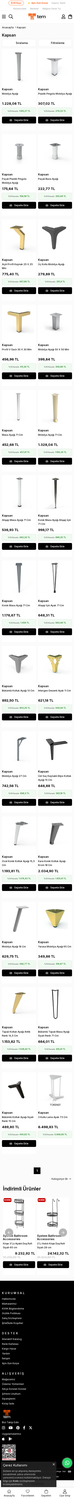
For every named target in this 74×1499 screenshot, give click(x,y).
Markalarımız (9, 1303)
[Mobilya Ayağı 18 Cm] (19, 919)
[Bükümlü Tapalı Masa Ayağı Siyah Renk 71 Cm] (55, 1004)
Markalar (34, 9)
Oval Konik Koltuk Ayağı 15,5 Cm (18, 863)
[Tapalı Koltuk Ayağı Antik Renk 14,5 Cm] (19, 1004)
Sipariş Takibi (59, 3)
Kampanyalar (19, 9)
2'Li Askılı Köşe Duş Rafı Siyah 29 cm (51, 1245)
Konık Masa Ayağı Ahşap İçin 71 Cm (54, 522)
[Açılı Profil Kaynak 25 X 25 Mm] (19, 236)
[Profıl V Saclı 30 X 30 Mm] (19, 322)
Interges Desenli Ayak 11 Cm (54, 690)
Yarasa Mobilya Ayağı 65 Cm (54, 946)
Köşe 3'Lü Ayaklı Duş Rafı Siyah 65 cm (17, 1245)
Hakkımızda (9, 1298)
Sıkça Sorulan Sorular (14, 1388)
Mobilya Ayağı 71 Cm (50, 434)
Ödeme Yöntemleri (13, 1384)
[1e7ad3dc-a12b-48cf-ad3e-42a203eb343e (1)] (9, 1452)
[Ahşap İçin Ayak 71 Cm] (55, 577)
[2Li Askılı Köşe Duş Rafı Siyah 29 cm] (53, 1213)
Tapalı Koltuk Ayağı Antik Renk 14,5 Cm (16, 1033)
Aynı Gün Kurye (37, 3)
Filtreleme (58, 43)
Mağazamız (8, 1379)
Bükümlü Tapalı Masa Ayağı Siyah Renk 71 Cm (53, 1033)
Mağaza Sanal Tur (51, 9)
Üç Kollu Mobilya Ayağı (51, 264)
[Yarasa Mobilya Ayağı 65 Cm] (55, 919)
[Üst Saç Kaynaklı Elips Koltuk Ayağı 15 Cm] (55, 748)
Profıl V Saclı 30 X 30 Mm (17, 349)
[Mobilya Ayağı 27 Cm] (19, 748)
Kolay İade (8, 1403)
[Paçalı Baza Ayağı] (55, 151)
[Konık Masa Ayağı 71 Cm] (19, 577)
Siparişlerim (8, 1398)
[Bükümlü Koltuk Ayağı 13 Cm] (19, 663)
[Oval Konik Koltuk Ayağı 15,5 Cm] (19, 833)
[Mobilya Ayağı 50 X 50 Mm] (55, 322)
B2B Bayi (16, 3)
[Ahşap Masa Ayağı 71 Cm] (19, 492)
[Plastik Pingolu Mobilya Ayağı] (55, 66)
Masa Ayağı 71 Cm (12, 434)
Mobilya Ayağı (10, 93)
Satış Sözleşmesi (12, 1318)
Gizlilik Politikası (11, 1313)
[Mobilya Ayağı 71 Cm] (55, 407)
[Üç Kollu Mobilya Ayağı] (55, 236)
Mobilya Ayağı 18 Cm (14, 946)
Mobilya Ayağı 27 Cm (14, 776)
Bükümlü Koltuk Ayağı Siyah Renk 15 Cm (18, 1119)
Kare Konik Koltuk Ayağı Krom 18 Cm (52, 863)
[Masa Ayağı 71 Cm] (19, 407)
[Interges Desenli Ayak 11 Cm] (55, 663)
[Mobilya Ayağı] (19, 66)
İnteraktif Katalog (12, 1339)
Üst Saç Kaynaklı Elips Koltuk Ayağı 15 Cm (54, 778)
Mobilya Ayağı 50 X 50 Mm (53, 349)
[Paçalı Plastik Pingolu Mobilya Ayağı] (19, 151)
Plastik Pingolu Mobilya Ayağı (55, 93)
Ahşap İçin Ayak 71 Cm (51, 605)
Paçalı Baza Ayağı (48, 178)
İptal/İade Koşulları (12, 1323)
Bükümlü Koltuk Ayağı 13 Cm (18, 690)
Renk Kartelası (10, 1343)
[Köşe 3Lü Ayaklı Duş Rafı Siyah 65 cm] (19, 1213)
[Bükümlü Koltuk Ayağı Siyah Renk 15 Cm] (19, 1089)
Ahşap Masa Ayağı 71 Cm (16, 520)
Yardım (6, 1353)
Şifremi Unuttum (11, 1393)
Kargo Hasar (9, 1348)
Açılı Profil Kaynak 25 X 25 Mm (17, 266)
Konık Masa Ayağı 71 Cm (16, 605)
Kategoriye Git (60, 1178)
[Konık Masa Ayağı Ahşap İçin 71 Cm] (55, 492)
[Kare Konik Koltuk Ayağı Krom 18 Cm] (55, 833)
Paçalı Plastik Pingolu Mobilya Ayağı (14, 180)
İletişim (6, 1358)
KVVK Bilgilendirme (13, 1308)
